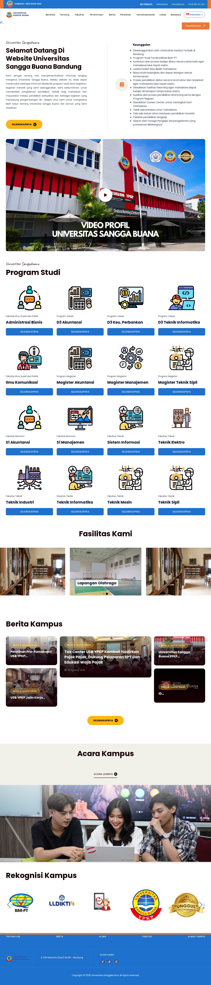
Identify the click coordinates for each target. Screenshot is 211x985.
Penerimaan (96, 14)
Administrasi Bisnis (24, 322)
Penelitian (125, 14)
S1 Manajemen (70, 442)
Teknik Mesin (119, 502)
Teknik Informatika (75, 502)
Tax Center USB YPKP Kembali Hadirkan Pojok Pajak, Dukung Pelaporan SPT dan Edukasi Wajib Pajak (102, 657)
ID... (161, 693)
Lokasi (163, 14)
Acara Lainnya (103, 774)
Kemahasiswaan (146, 14)
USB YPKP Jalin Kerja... (28, 697)
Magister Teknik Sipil (177, 382)
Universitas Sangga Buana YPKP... (174, 654)
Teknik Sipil (168, 502)
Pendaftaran (178, 4)
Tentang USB (13, 936)
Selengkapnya (22, 124)
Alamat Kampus (196, 936)
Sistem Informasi (123, 442)
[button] (104, 594)
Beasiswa (176, 14)
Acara (102, 936)
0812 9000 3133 (33, 3)
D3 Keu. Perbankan (125, 322)
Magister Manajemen (127, 382)
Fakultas (79, 14)
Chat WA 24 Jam (196, 4)
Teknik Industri (20, 502)
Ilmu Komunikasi (22, 382)
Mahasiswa (162, 4)
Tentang (64, 14)
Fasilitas (147, 936)
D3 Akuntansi (69, 322)
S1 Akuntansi (18, 442)
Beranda (50, 14)
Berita (112, 14)
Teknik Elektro (171, 442)
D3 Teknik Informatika (179, 322)
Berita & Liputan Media (25, 645)
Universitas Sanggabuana (105, 975)
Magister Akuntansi (75, 382)
